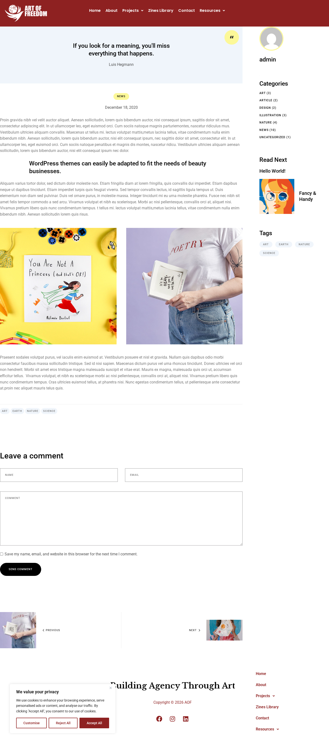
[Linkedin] (186, 719)
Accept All (94, 723)
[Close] (110, 688)
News (121, 96)
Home (95, 10)
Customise (31, 723)
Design (265, 107)
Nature (32, 411)
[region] (63, 708)
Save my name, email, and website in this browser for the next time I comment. (71, 554)
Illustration (270, 115)
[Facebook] (159, 719)
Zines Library (160, 10)
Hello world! (272, 171)
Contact (186, 10)
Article (265, 100)
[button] (133, 10)
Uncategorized (272, 137)
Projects (130, 10)
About (111, 10)
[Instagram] (172, 719)
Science (49, 411)
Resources (210, 10)
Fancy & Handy (307, 196)
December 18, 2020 (121, 107)
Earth (17, 411)
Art (5, 411)
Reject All (63, 723)
